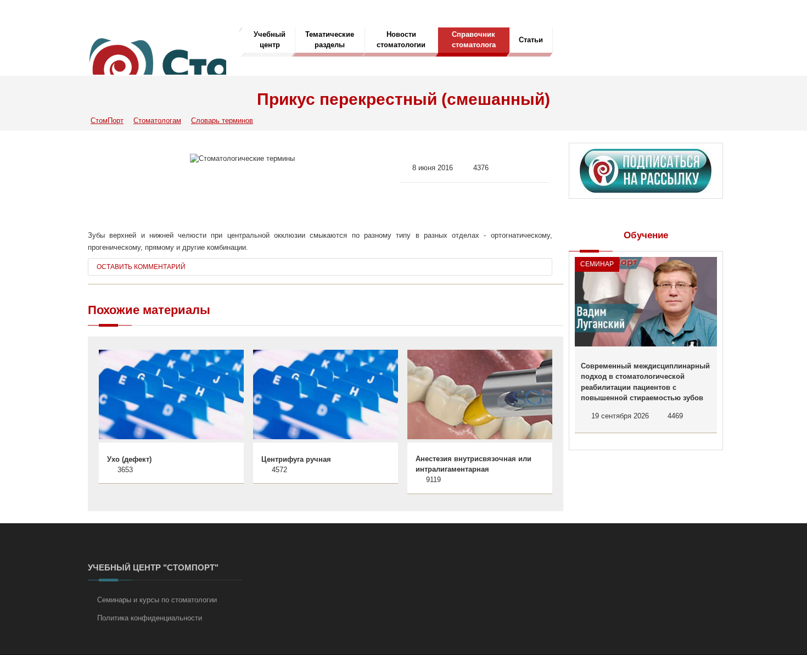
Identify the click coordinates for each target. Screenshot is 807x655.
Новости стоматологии (401, 39)
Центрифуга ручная (296, 459)
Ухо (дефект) (129, 459)
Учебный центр (269, 39)
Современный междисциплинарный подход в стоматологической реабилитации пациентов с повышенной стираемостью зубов (645, 382)
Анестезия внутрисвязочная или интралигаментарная (473, 464)
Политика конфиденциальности (149, 618)
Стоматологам (157, 120)
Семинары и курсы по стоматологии (157, 600)
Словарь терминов (222, 120)
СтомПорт (107, 120)
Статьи (531, 40)
